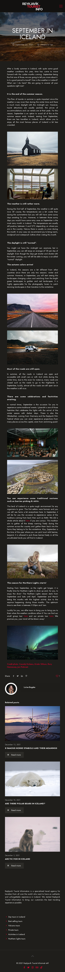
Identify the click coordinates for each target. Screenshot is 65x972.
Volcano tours (14, 925)
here (28, 520)
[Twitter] (28, 967)
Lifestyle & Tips (46, 44)
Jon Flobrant (23, 667)
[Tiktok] (41, 967)
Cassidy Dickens (26, 664)
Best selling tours (15, 921)
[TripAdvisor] (36, 967)
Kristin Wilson (41, 664)
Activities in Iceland (16, 934)
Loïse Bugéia (29, 687)
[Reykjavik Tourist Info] (32, 6)
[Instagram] (32, 967)
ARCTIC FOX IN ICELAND (17, 859)
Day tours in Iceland (16, 916)
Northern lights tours (16, 938)
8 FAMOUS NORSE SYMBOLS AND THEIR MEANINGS (31, 748)
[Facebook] (24, 967)
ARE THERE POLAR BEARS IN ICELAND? (25, 803)
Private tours (13, 930)
